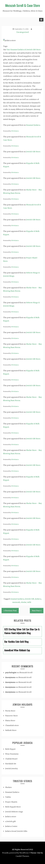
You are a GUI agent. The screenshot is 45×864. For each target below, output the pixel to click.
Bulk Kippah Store (13, 807)
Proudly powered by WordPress (15, 853)
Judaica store (10, 816)
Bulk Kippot (10, 749)
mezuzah (16, 602)
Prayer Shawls (11, 802)
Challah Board (11, 759)
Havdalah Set (10, 764)
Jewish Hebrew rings (14, 812)
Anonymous (10, 677)
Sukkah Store (10, 730)
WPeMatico (15, 131)
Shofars (8, 787)
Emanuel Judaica (33, 125)
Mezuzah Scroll (25, 672)
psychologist (10, 672)
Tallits (8, 797)
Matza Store (10, 720)
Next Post (36, 611)
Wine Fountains (12, 754)
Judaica (38, 599)
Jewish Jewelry (11, 768)
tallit (29, 602)
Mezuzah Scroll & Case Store (22, 5)
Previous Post (11, 611)
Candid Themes (22, 856)
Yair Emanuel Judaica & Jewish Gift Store (24, 50)
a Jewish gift (10, 821)
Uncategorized (22, 32)
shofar (23, 602)
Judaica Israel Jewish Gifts (16, 831)
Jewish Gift (29, 599)
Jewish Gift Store (33, 152)
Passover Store (11, 716)
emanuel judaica (17, 599)
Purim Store (10, 711)
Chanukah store (12, 725)
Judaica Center (11, 826)
